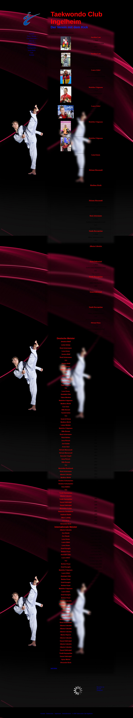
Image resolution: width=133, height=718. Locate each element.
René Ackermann (96, 216)
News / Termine (31, 36)
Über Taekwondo (32, 38)
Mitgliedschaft (32, 45)
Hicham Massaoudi (96, 170)
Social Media (31, 50)
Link (31, 52)
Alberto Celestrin (96, 246)
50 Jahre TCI (31, 43)
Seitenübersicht (66, 713)
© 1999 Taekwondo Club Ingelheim (82, 713)
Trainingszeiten (31, 48)
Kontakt (31, 55)
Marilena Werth (95, 185)
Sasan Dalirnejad (96, 261)
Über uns (31, 41)
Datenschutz (49, 713)
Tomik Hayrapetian (96, 231)
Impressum (58, 713)
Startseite (31, 34)
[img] (31, 18)
